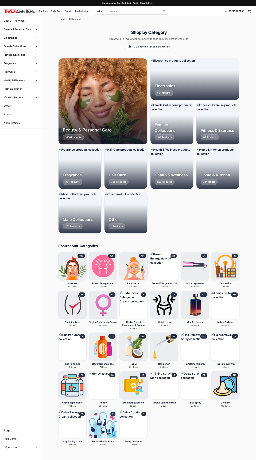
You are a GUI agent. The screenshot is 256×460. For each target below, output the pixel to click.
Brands (68, 11)
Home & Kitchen (13, 88)
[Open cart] (249, 11)
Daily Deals (56, 11)
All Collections (12, 122)
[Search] (164, 11)
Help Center (10, 438)
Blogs (7, 430)
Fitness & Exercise (14, 54)
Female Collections (15, 46)
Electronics (10, 37)
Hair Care (9, 71)
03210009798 (236, 11)
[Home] (19, 11)
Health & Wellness (14, 80)
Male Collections (14, 97)
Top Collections (82, 11)
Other (7, 105)
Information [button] (10, 447)
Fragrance (10, 63)
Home (62, 19)
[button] (21, 29)
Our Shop (43, 11)
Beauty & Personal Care (17, 29)
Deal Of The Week (14, 20)
